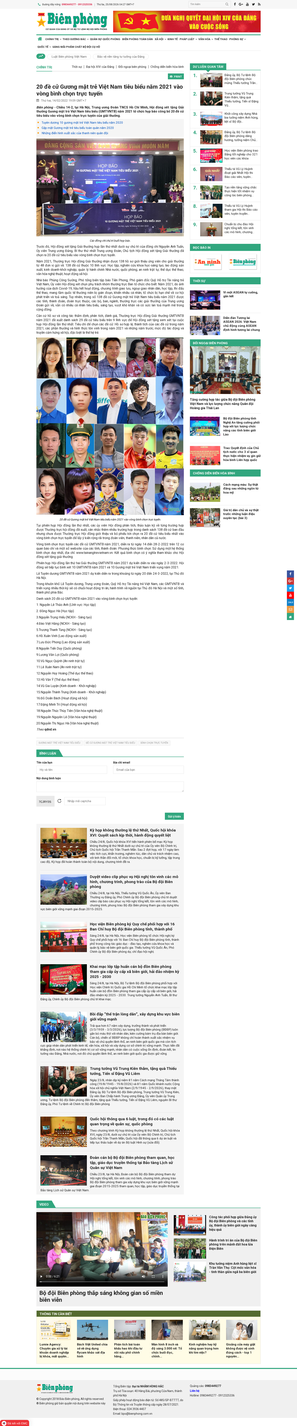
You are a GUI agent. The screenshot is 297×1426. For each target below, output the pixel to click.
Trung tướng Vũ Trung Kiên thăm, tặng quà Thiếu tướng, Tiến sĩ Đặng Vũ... (241, 99)
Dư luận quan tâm (208, 67)
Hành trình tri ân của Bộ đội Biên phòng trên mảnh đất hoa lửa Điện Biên (233, 1244)
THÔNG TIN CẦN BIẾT (56, 1314)
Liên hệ (194, 1390)
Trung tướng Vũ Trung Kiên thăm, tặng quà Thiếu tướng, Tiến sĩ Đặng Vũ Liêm (133, 1071)
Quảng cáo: (205, 1386)
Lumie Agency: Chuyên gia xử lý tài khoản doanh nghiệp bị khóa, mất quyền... (54, 1350)
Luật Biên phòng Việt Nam (69, 56)
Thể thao (220, 39)
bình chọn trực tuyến (154, 742)
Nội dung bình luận (48, 778)
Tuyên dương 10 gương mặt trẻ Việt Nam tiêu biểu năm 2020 (82, 122)
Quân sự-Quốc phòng (105, 39)
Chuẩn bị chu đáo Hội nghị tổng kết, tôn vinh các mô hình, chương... (239, 228)
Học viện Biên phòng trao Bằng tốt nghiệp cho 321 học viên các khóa (241, 154)
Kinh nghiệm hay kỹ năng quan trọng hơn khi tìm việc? (204, 1348)
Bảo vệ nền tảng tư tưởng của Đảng (120, 56)
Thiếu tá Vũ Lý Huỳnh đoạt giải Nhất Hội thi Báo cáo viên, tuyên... (238, 173)
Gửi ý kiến (174, 816)
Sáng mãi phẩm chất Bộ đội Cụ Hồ (76, 46)
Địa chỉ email (121, 762)
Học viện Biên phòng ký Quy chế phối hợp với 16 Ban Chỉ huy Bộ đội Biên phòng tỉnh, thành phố (132, 926)
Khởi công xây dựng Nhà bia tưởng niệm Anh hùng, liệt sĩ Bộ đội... (241, 117)
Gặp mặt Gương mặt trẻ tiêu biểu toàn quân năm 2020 (78, 128)
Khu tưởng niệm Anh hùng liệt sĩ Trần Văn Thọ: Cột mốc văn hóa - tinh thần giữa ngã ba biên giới (232, 1268)
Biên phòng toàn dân (137, 39)
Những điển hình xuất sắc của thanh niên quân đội (75, 133)
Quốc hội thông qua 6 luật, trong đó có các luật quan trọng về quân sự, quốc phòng (132, 1121)
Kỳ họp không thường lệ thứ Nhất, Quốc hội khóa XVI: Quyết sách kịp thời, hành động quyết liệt (133, 833)
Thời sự (77, 66)
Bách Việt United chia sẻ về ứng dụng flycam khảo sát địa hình (92, 1350)
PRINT (178, 76)
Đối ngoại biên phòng (132, 66)
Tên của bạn (44, 762)
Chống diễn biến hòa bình (167, 66)
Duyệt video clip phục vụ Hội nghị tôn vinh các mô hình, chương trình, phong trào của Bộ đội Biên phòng (134, 881)
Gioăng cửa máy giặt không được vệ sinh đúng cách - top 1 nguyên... (240, 1350)
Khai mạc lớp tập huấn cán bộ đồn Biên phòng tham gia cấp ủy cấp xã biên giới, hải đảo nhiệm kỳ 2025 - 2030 (134, 971)
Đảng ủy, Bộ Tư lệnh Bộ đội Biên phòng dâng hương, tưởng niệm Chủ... (240, 136)
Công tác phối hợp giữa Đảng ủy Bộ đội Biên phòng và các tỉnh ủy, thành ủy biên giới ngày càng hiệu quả (233, 1223)
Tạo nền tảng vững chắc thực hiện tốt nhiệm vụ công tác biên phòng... (240, 191)
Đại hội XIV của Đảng (100, 66)
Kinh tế (172, 39)
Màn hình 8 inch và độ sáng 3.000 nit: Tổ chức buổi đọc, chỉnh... (167, 1350)
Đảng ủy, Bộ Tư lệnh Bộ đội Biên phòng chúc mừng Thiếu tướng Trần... (240, 79)
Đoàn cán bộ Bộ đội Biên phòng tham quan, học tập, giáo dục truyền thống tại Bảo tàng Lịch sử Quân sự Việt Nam (132, 1162)
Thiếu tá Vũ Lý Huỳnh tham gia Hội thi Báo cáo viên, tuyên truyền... (241, 210)
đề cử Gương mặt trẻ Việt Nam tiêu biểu (110, 742)
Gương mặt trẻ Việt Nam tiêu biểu (59, 742)
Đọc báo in (202, 247)
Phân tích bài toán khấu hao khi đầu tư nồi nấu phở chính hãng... (128, 1350)
